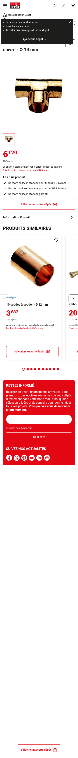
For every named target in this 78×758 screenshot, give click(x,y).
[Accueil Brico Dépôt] (15, 5)
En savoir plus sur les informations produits (39, 217)
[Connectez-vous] (63, 5)
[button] (23, 369)
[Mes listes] (54, 5)
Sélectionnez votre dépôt (36, 204)
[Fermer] (70, 22)
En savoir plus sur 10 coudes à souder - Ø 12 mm (32, 297)
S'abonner (39, 436)
